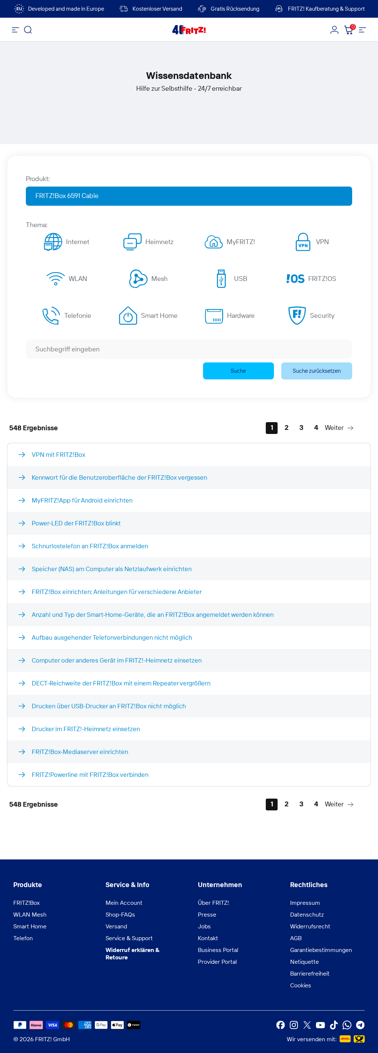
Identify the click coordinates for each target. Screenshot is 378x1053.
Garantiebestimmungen (321, 949)
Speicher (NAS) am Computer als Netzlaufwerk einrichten (112, 569)
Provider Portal (217, 961)
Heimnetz (159, 241)
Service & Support (129, 938)
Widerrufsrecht (310, 926)
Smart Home (159, 315)
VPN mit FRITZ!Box (58, 454)
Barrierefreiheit (310, 973)
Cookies (300, 985)
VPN (322, 241)
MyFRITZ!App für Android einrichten (82, 500)
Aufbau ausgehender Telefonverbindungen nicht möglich (112, 637)
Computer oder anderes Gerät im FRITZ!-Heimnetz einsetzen (117, 660)
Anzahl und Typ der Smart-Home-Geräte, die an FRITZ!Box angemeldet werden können (153, 614)
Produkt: (38, 178)
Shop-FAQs (120, 914)
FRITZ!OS (322, 278)
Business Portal (218, 949)
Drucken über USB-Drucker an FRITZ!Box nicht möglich (109, 706)
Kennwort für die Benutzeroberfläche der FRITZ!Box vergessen (119, 477)
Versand (116, 926)
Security (322, 315)
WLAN (78, 278)
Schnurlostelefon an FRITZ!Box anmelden (90, 546)
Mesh (159, 278)
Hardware (241, 315)
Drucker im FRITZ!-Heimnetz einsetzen (86, 729)
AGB (296, 938)
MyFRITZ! (241, 241)
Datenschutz (307, 914)
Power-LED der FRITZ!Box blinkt (76, 523)
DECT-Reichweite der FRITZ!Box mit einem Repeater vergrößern (121, 683)
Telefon (23, 938)
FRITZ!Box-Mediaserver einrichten (80, 751)
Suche (238, 370)
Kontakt (208, 938)
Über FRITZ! (213, 902)
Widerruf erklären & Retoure (132, 953)
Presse (207, 914)
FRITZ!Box (26, 902)
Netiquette (304, 961)
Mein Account (124, 902)
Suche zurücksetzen (317, 370)
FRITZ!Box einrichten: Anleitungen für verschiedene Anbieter (117, 591)
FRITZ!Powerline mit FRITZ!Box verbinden (90, 774)
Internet (77, 241)
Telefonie (77, 315)
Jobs (204, 926)
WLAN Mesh (30, 914)
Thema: (37, 224)
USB (240, 278)
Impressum (305, 902)
